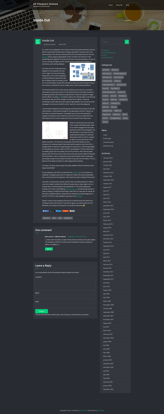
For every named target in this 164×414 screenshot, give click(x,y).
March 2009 (107, 301)
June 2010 (106, 283)
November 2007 (108, 319)
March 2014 (107, 220)
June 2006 (106, 349)
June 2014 (106, 213)
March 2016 (107, 202)
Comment (38, 277)
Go (127, 42)
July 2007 (106, 327)
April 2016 (106, 198)
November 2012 (108, 239)
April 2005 (106, 378)
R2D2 (64, 44)
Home (111, 5)
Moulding (122, 96)
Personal (123, 99)
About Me (119, 5)
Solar (105, 118)
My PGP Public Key (109, 53)
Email (37, 302)
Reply (49, 249)
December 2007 (108, 316)
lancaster (121, 92)
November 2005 (108, 367)
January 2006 (107, 360)
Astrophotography (120, 73)
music (105, 99)
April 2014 (106, 217)
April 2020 (106, 169)
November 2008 (108, 305)
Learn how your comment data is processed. (74, 315)
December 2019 (108, 173)
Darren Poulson (50, 44)
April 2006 (106, 353)
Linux (113, 96)
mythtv (114, 99)
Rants (113, 107)
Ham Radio (115, 88)
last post (45, 57)
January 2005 (107, 386)
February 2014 (107, 224)
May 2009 (106, 294)
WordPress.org (108, 146)
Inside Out (127, 20)
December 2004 (108, 389)
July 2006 (106, 345)
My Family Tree (108, 57)
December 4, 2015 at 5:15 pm (77, 236)
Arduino (115, 70)
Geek (60, 44)
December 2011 (108, 272)
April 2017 (106, 195)
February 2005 (107, 382)
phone (105, 103)
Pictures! (106, 50)
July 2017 (106, 191)
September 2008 (108, 312)
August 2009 (107, 290)
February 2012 (107, 264)
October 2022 (107, 165)
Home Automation (109, 92)
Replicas (118, 110)
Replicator (106, 114)
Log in (105, 135)
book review (118, 77)
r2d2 (59, 218)
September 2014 (108, 209)
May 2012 (106, 253)
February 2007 (107, 334)
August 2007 (107, 323)
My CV (105, 55)
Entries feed (107, 138)
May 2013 (106, 231)
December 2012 (108, 235)
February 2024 (107, 158)
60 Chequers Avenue (45, 4)
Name (37, 293)
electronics (46, 218)
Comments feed (108, 142)
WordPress (83, 410)
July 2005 (106, 371)
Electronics (121, 84)
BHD (59, 97)
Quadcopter (115, 103)
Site (125, 114)
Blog (127, 5)
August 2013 (107, 228)
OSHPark (75, 172)
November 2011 (108, 275)
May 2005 (106, 375)
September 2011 (108, 279)
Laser (105, 96)
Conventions (107, 81)
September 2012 (108, 246)
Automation (107, 77)
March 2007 (107, 330)
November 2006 (108, 338)
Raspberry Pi (68, 218)
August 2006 (107, 342)
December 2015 (108, 206)
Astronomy (107, 73)
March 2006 (107, 356)
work (105, 122)
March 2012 (107, 261)
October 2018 (107, 176)
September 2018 (108, 180)
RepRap (116, 114)
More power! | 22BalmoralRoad (55, 236)
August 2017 (107, 187)
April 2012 (106, 257)
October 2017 (107, 184)
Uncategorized (115, 118)
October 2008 (107, 308)
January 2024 (107, 162)
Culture (117, 81)
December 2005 (108, 364)
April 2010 (106, 286)
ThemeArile (100, 410)
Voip (125, 118)
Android (106, 70)
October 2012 (107, 242)
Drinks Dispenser (108, 84)
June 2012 (106, 250)
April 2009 (106, 297)
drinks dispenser (71, 189)
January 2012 (107, 268)
